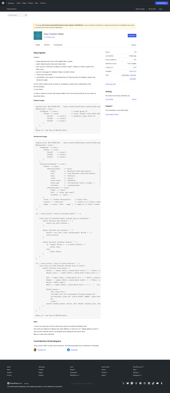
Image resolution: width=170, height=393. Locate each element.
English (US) (132, 71)
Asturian (26, 383)
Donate (104, 372)
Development (58, 45)
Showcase (42, 367)
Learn (71, 367)
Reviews (47, 45)
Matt (135, 369)
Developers (73, 372)
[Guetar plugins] (26, 15)
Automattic (74, 350)
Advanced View (111, 84)
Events (104, 369)
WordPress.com (138, 367)
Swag (104, 375)
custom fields (125, 75)
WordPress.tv (75, 375)
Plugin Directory (11, 9)
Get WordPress (162, 3)
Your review (109, 99)
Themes (41, 369)
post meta (133, 75)
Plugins (41, 372)
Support (133, 45)
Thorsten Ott (50, 37)
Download (132, 35)
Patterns (41, 375)
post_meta (133, 79)
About (9, 367)
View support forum (112, 114)
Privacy (9, 375)
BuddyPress (137, 375)
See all (134, 99)
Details (38, 45)
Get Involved (105, 367)
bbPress (136, 372)
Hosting (9, 372)
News (8, 369)
